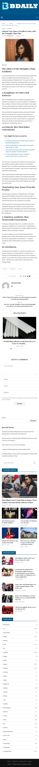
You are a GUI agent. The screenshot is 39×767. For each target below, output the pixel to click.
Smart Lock (20, 735)
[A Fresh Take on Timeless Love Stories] (29, 513)
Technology (20, 743)
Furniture (20, 672)
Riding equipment (20, 731)
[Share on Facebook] (23, 276)
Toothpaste (20, 747)
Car (20, 648)
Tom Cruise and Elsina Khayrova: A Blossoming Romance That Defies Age (25, 586)
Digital (20, 660)
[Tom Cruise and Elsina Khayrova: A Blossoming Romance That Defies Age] (7, 587)
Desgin (20, 656)
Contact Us (15, 761)
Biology (20, 640)
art (20, 628)
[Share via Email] (29, 276)
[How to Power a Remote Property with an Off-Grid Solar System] (29, 533)
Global (20, 676)
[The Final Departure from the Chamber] (10, 513)
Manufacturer (20, 707)
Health (20, 680)
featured (12, 269)
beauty (11, 23)
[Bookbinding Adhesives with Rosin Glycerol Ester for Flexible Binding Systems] (19, 328)
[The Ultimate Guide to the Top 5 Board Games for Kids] (7, 561)
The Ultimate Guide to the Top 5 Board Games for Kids (25, 559)
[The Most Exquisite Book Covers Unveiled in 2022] (7, 610)
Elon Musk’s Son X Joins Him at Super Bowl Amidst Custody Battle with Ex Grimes (19, 501)
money (20, 715)
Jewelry (20, 692)
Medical (20, 711)
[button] (4, 334)
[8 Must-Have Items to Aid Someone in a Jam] (10, 533)
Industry (20, 688)
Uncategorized (20, 751)
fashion (20, 664)
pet (20, 723)
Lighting (20, 704)
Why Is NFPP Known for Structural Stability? (13, 445)
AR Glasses (20, 624)
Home (3, 23)
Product (20, 727)
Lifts (20, 700)
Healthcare (20, 684)
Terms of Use (23, 761)
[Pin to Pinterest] (27, 276)
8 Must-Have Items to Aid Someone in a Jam (10, 542)
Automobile (20, 632)
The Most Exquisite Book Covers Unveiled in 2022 (25, 608)
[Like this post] (21, 276)
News (20, 719)
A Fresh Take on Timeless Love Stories (29, 522)
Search (4, 417)
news (20, 269)
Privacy (30, 761)
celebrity (20, 652)
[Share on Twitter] (25, 276)
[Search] (37, 17)
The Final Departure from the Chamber (8, 522)
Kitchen (20, 696)
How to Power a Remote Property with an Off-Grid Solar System (28, 542)
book (20, 644)
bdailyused (10, 35)
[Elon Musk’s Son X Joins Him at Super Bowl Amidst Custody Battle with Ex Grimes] (19, 486)
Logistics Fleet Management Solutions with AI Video (16, 449)
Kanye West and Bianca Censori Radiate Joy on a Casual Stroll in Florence (25, 597)
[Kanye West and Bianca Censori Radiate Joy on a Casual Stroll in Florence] (7, 599)
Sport (20, 739)
